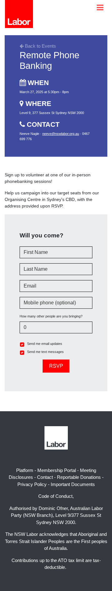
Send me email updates (44, 344)
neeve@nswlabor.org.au (60, 134)
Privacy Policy (32, 484)
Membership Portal (56, 470)
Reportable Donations (79, 477)
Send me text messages (45, 352)
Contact (45, 477)
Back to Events (40, 46)
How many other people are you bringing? (51, 316)
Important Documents (73, 484)
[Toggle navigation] (100, 7)
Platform (24, 470)
